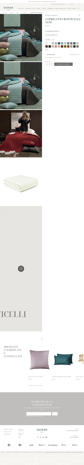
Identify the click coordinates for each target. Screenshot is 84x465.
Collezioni (28, 8)
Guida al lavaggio (21, 430)
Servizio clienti (8, 429)
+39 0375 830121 (73, 437)
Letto (34, 8)
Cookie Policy (68, 452)
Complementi (50, 8)
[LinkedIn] (43, 437)
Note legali (7, 434)
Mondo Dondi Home (60, 8)
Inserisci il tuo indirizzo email (34, 416)
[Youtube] (46, 437)
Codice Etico (8, 432)
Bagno (38, 8)
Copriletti (24, 12)
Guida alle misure (74, 54)
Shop (11, 12)
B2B (19, 437)
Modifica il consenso (77, 452)
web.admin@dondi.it (72, 430)
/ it (59, 4)
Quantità (47, 61)
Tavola (44, 8)
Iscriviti (55, 413)
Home (5, 12)
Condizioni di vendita (50, 452)
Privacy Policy (60, 452)
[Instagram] (40, 437)
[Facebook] (38, 437)
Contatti (71, 4)
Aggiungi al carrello (63, 64)
